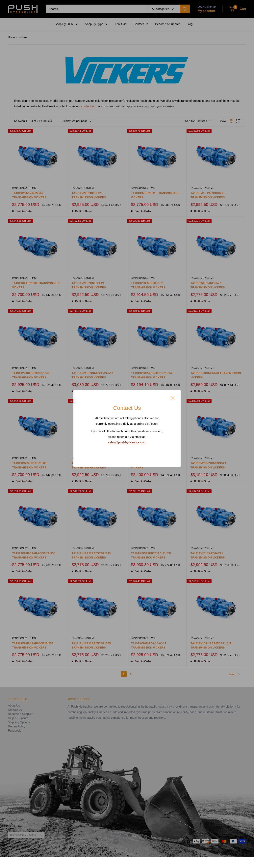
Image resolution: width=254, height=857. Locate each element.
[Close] (173, 397)
